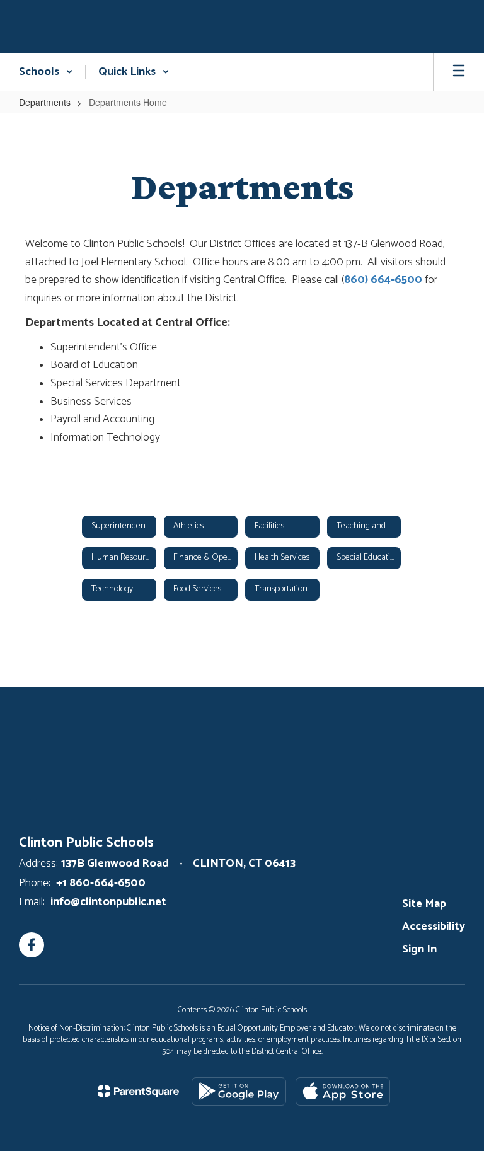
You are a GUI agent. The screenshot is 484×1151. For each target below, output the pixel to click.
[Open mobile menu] (459, 72)
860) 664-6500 (383, 279)
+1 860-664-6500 (101, 883)
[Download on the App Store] (343, 1091)
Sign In (419, 949)
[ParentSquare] (138, 1091)
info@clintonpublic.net (108, 902)
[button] (46, 72)
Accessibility (433, 926)
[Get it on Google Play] (239, 1091)
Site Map (424, 903)
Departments (45, 102)
